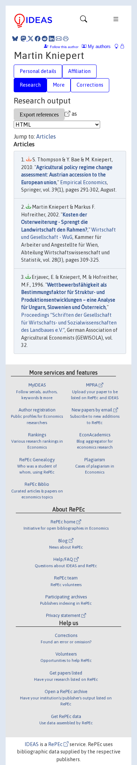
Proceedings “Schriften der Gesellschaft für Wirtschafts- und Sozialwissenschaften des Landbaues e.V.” (69, 322)
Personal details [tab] (38, 71)
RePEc (56, 744)
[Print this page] (65, 38)
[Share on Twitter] (30, 38)
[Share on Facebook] (37, 38)
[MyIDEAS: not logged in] (118, 46)
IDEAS (32, 744)
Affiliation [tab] (79, 71)
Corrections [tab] (90, 85)
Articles (46, 136)
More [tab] (59, 85)
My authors (98, 46)
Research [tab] (30, 85)
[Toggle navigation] (83, 21)
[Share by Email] (58, 38)
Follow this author (64, 47)
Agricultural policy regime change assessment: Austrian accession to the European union (66, 175)
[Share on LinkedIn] (51, 38)
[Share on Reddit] (44, 38)
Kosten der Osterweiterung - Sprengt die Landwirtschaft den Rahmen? (54, 222)
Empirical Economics (83, 182)
